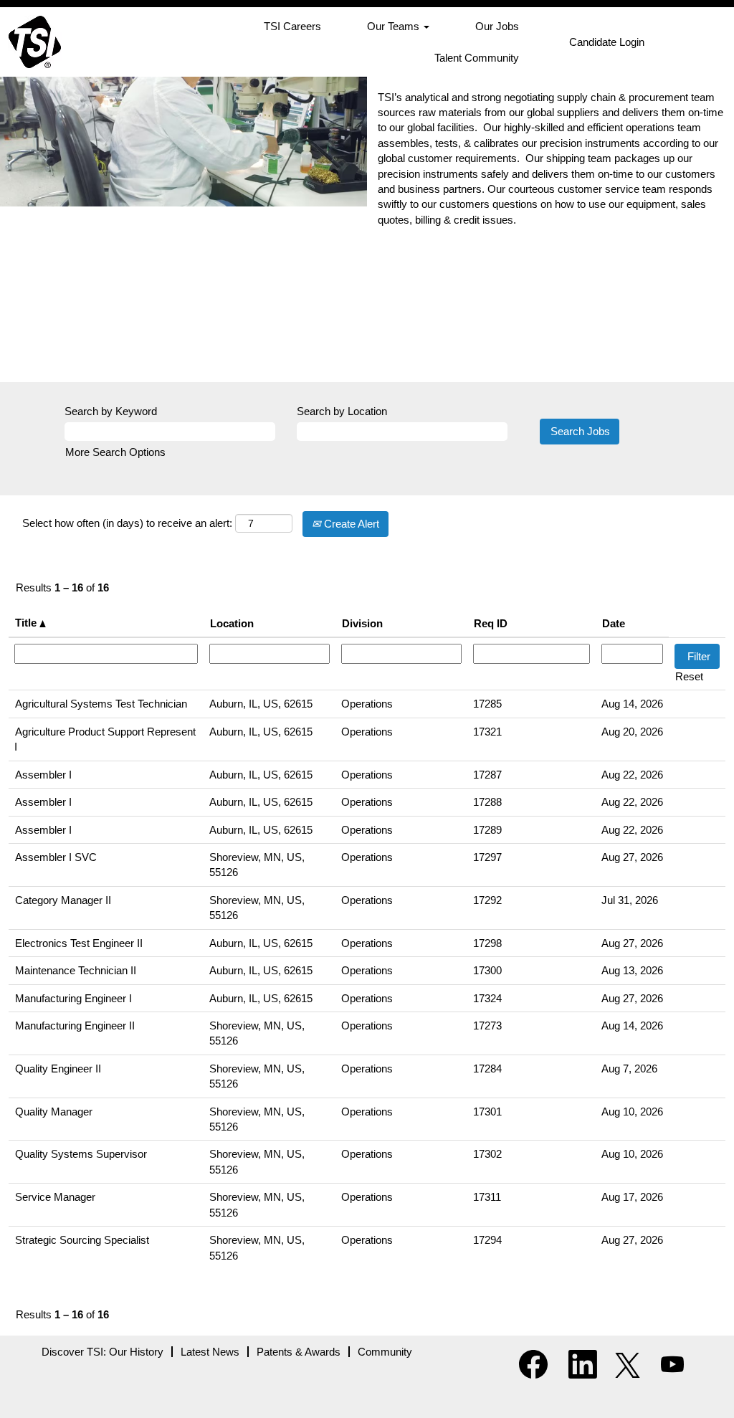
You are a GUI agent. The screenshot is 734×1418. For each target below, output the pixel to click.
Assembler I (43, 775)
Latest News (210, 1352)
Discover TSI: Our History (102, 1352)
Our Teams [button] (394, 26)
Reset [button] (689, 676)
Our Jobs (497, 26)
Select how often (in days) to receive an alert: (127, 523)
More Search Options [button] (115, 452)
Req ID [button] (490, 623)
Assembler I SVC (56, 857)
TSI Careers (292, 26)
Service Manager (55, 1197)
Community (385, 1352)
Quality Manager (53, 1111)
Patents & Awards (298, 1352)
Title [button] (27, 623)
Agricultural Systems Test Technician (101, 704)
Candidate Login (606, 42)
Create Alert (350, 524)
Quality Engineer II (58, 1068)
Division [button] (362, 623)
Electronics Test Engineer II (79, 943)
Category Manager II (63, 900)
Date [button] (613, 623)
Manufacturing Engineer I (73, 998)
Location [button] (232, 623)
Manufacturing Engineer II (75, 1025)
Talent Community (476, 58)
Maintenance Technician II (75, 970)
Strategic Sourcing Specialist (82, 1240)
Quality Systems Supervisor (81, 1154)
